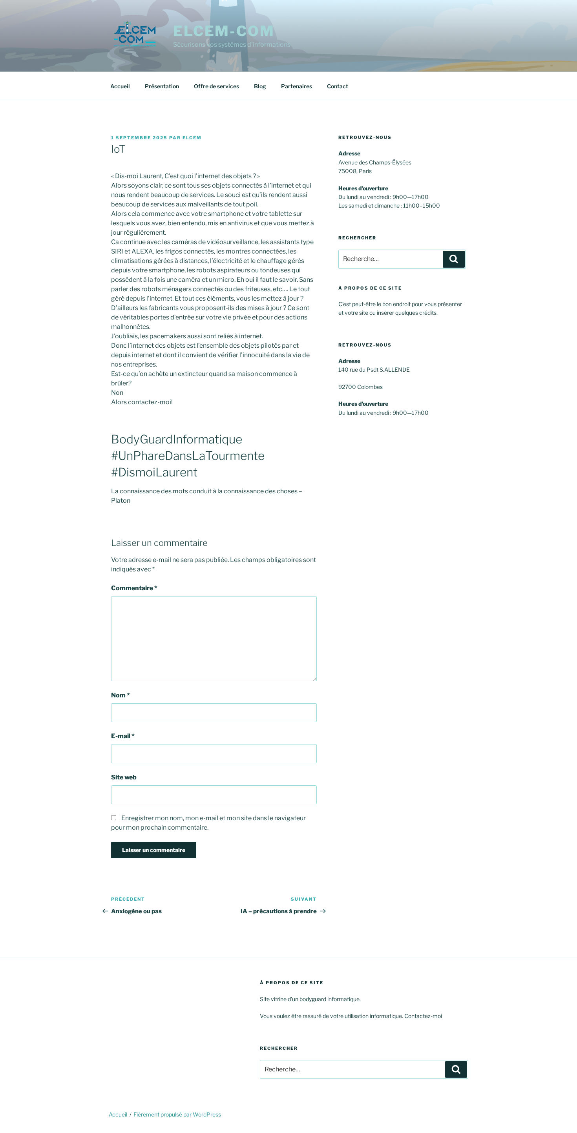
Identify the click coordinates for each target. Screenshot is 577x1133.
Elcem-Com (224, 31)
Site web (124, 777)
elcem (192, 137)
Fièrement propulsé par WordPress (177, 1114)
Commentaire (134, 588)
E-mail (123, 736)
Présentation (162, 86)
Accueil (120, 86)
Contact (337, 86)
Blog (260, 86)
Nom (120, 695)
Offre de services (216, 86)
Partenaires (296, 86)
